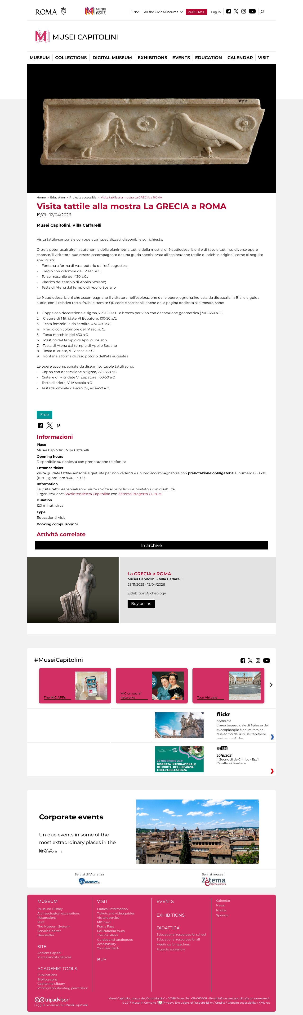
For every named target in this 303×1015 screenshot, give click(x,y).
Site (41, 947)
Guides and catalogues (115, 939)
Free (44, 414)
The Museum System (53, 926)
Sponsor (222, 915)
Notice (221, 910)
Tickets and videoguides (115, 913)
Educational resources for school (181, 934)
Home (41, 197)
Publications (47, 975)
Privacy (168, 1002)
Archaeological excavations (58, 913)
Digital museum (112, 57)
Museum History (50, 909)
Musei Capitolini (85, 37)
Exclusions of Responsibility (194, 1002)
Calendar (240, 57)
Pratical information (112, 909)
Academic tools (57, 969)
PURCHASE (196, 12)
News (220, 905)
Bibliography (47, 979)
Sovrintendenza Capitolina (87, 494)
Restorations (46, 917)
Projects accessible (82, 197)
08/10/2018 (243, 730)
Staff (40, 922)
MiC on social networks (130, 695)
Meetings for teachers (173, 944)
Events (181, 57)
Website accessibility (241, 1002)
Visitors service (108, 917)
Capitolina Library (51, 983)
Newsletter (45, 935)
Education (208, 57)
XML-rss (264, 1002)
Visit (263, 57)
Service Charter (49, 931)
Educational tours (111, 931)
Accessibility (106, 944)
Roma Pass (105, 926)
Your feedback (108, 948)
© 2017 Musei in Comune (139, 1002)
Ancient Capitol (49, 953)
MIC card (104, 922)
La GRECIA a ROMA (149, 573)
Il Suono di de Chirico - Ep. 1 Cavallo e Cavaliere (238, 761)
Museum (40, 57)
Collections (71, 57)
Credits (220, 1002)
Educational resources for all (178, 939)
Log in (216, 12)
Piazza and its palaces (54, 957)
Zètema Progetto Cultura (139, 494)
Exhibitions (152, 57)
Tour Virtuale (207, 697)
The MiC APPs (55, 697)
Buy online (141, 603)
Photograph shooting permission (62, 988)
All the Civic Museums (161, 12)
